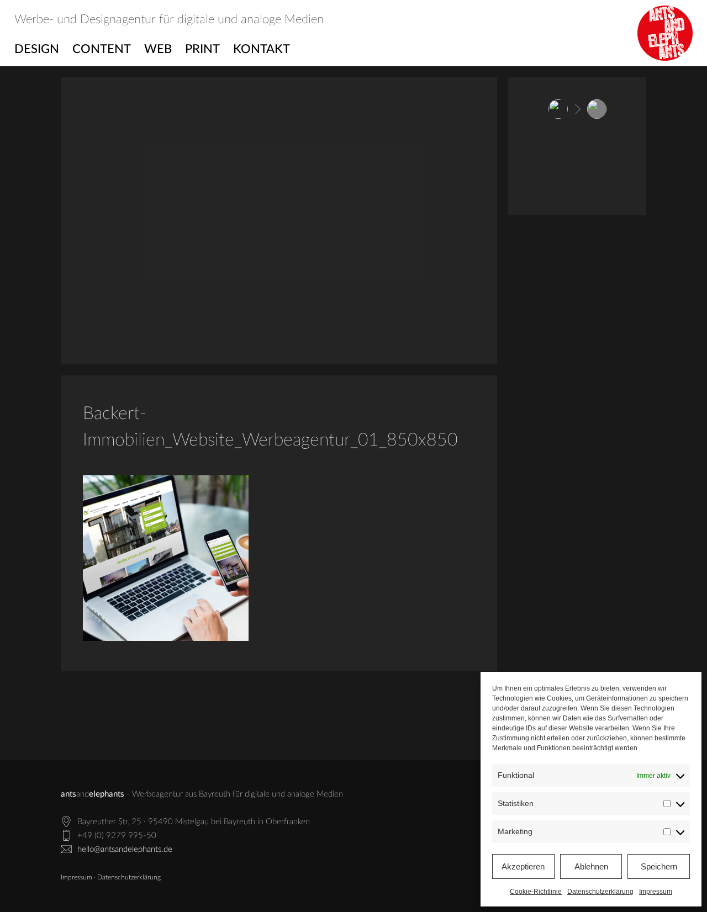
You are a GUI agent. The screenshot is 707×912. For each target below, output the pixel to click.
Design (36, 49)
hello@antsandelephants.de (124, 849)
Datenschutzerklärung (600, 891)
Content (101, 49)
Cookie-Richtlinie (536, 891)
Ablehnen (591, 866)
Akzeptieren (523, 866)
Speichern (659, 866)
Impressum (655, 891)
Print (202, 49)
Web (158, 49)
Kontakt (261, 49)
